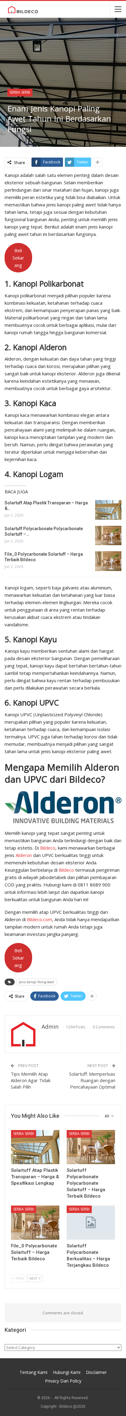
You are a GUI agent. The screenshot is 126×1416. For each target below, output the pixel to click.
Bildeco (47, 848)
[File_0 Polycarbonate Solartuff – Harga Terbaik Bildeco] (108, 561)
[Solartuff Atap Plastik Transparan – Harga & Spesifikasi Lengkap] (108, 510)
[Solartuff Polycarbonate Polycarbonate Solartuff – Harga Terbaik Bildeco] (108, 536)
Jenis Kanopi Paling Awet (36, 982)
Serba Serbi (19, 92)
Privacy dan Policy (63, 1381)
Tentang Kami (33, 1372)
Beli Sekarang (18, 257)
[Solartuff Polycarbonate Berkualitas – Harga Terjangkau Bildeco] (91, 1223)
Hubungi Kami (66, 1372)
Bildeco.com (39, 919)
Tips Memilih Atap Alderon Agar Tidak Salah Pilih (30, 1080)
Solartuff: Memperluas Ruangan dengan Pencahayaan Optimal (92, 1080)
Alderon (24, 855)
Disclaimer (96, 1372)
